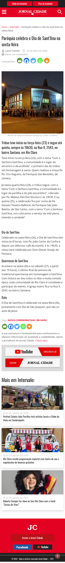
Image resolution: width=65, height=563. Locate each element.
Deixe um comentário (16, 54)
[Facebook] (27, 60)
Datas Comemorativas (21, 320)
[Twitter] (33, 60)
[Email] (20, 60)
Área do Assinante (45, 3)
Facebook (22, 547)
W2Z (51, 558)
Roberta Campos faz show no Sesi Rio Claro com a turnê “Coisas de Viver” (29, 502)
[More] (47, 60)
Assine (32, 363)
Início (4, 26)
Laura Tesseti (12, 50)
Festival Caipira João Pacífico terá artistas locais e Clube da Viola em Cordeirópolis (31, 418)
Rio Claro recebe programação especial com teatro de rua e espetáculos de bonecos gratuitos (31, 460)
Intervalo (14, 26)
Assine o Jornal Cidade (32, 538)
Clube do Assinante (19, 3)
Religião (41, 320)
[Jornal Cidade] (32, 12)
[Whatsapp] (40, 60)
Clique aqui (41, 340)
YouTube (32, 351)
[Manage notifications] (57, 556)
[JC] (32, 527)
